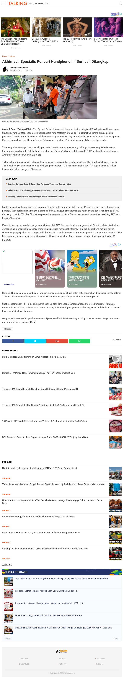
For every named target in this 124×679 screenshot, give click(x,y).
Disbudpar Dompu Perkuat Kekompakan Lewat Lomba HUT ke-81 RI (46, 591)
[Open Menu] (4, 3)
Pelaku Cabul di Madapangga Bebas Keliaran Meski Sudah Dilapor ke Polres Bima (43, 190)
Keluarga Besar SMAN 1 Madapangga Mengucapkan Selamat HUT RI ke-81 (50, 603)
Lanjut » (116, 639)
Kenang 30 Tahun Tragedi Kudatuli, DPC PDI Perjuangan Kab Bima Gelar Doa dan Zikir (45, 548)
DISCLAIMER (24, 664)
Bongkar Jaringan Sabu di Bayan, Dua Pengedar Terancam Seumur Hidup (39, 184)
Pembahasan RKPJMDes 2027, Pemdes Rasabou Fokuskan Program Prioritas (41, 532)
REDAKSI (62, 659)
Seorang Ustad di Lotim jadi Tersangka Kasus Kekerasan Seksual (36, 197)
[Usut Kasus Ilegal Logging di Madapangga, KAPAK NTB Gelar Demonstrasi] (115, 473)
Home (4, 56)
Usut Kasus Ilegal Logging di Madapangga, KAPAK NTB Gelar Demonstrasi (39, 468)
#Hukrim (7, 329)
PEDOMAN (100, 659)
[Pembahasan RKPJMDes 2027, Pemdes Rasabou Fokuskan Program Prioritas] (115, 538)
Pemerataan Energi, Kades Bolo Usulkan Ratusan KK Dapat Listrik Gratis (38, 516)
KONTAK (62, 664)
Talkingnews (69, 673)
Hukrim (12, 56)
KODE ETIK (100, 664)
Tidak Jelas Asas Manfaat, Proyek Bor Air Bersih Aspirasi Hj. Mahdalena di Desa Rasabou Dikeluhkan (53, 484)
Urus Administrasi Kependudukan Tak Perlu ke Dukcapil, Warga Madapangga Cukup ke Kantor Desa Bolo (52, 502)
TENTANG (24, 659)
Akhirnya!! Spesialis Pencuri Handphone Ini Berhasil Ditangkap (55, 61)
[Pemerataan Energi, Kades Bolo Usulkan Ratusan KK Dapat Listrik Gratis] (115, 522)
